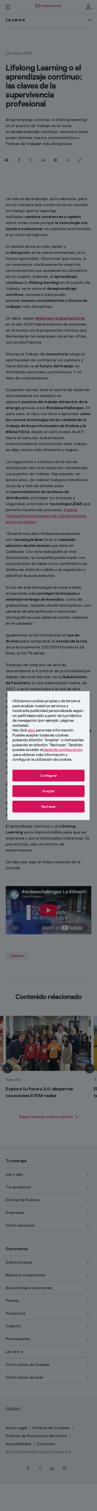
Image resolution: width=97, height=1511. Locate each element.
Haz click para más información (42, 730)
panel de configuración (63, 749)
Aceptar (48, 791)
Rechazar (48, 806)
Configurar (48, 775)
